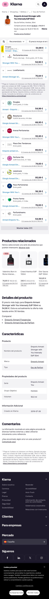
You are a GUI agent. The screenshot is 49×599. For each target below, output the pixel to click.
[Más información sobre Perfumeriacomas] (3, 57)
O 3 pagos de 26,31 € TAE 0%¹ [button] (10, 284)
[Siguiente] (43, 268)
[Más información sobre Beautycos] (3, 117)
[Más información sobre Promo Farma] (3, 200)
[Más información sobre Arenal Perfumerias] (3, 131)
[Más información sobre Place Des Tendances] (3, 145)
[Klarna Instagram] (41, 558)
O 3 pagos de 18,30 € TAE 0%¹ (32, 64)
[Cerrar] (44, 567)
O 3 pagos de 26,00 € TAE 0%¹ (32, 207)
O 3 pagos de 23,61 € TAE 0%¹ (32, 78)
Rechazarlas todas (16, 593)
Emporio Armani (37, 362)
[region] (24, 581)
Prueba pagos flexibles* (22, 34)
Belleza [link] (23, 12)
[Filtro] (4, 42)
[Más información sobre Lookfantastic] (3, 70)
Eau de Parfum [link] (39, 12)
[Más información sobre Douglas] (3, 103)
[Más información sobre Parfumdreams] (3, 214)
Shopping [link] (14, 12)
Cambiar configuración (24, 586)
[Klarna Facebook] (7, 558)
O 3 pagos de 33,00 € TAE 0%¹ (32, 152)
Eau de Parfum (37, 368)
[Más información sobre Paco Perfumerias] (3, 186)
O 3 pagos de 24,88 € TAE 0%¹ (32, 166)
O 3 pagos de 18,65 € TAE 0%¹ (32, 138)
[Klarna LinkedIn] (18, 558)
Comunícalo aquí (9, 442)
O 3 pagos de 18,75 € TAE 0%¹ (32, 194)
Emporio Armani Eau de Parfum (19, 322)
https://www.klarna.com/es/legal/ (14, 96)
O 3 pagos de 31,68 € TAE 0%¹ (32, 180)
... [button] (29, 12)
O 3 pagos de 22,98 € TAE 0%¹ (32, 125)
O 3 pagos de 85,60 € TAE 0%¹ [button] (28, 284)
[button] (7, 20)
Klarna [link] (4, 12)
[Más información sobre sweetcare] (3, 172)
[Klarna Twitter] (30, 558)
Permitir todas (33, 593)
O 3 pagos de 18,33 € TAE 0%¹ (32, 50)
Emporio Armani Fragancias (18, 319)
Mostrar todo (24, 248)
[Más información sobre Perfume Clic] (3, 158)
